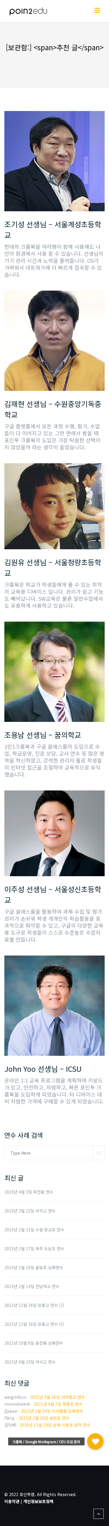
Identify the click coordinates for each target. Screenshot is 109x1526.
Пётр (9, 1418)
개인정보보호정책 (38, 1501)
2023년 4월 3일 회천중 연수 (28, 1192)
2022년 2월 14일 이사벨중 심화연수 (52, 1411)
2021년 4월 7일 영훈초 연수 (58, 1404)
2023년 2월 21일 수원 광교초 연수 (34, 1229)
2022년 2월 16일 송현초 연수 (43, 1418)
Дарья (10, 1411)
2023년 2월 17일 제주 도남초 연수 (34, 1248)
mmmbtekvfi (17, 1404)
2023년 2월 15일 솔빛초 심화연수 (33, 1267)
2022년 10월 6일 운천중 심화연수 (33, 1343)
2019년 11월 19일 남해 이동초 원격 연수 (54, 1425)
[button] (95, 1441)
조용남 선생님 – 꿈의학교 (42, 734)
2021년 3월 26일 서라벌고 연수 (57, 1397)
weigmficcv (15, 1397)
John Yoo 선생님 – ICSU (43, 1068)
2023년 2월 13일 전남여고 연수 (31, 1286)
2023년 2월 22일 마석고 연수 (30, 1211)
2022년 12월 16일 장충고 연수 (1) (34, 1324)
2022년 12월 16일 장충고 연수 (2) (34, 1305)
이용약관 (11, 1501)
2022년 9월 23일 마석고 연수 (30, 1362)
